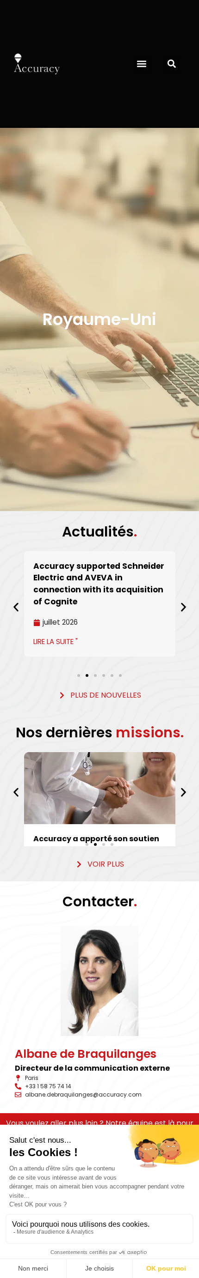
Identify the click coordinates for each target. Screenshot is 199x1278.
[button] (141, 64)
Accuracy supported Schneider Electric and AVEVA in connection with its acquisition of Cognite (98, 584)
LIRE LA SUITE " (55, 641)
